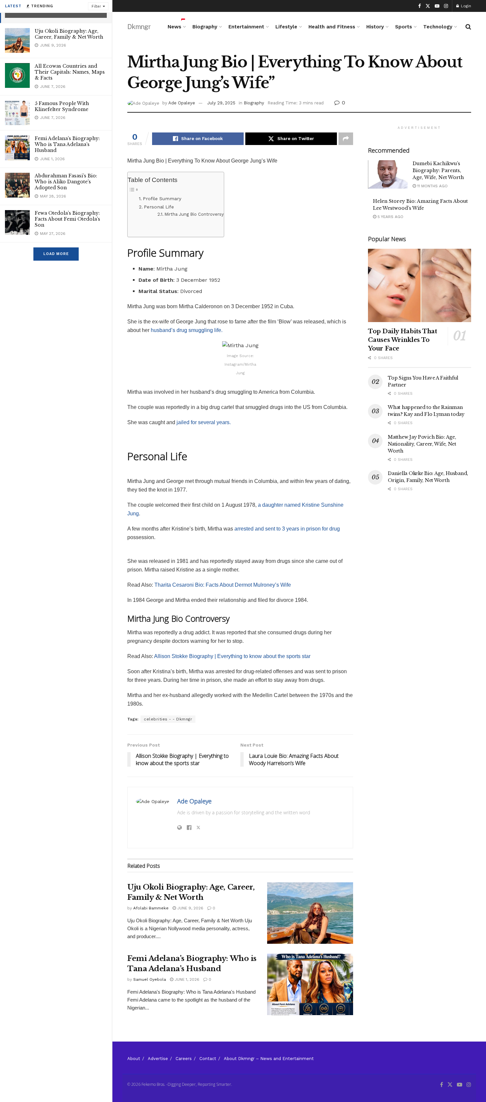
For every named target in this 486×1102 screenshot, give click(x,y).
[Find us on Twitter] (427, 6)
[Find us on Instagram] (446, 6)
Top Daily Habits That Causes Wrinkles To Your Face (402, 340)
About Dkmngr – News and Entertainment (269, 1058)
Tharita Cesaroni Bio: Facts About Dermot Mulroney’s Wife (222, 585)
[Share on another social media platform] (346, 138)
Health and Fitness (331, 27)
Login (465, 6)
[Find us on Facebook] (419, 6)
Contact (207, 1058)
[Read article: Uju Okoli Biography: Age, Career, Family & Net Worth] (310, 913)
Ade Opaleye (181, 102)
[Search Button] (468, 26)
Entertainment (246, 27)
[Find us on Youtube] (437, 6)
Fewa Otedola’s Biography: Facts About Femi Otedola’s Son (67, 219)
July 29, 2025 (221, 102)
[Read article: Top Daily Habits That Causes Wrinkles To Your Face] (419, 285)
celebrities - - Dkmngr (168, 719)
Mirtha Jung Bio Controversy (194, 214)
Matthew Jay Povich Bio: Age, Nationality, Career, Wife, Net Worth (422, 444)
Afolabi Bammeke (151, 908)
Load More (56, 254)
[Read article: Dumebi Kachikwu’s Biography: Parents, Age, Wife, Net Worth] (388, 174)
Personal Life (159, 207)
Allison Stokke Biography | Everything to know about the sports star (232, 656)
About (133, 1058)
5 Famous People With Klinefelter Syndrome (62, 106)
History (375, 27)
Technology (437, 27)
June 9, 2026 (189, 908)
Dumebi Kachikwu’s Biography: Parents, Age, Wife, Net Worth (438, 170)
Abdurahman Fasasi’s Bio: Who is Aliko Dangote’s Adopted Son (66, 182)
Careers (184, 1058)
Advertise (158, 1058)
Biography (204, 27)
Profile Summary (162, 199)
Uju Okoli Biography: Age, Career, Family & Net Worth (69, 34)
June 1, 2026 (186, 979)
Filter (96, 6)
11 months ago (432, 186)
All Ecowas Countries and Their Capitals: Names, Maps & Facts (70, 72)
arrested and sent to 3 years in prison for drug (287, 529)
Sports (403, 27)
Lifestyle (286, 27)
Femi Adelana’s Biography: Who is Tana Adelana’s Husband (67, 144)
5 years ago (389, 216)
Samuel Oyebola (149, 979)
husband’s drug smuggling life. (187, 330)
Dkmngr (138, 27)
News (174, 27)
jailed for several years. (203, 422)
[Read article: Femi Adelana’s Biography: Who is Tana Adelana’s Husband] (310, 984)
